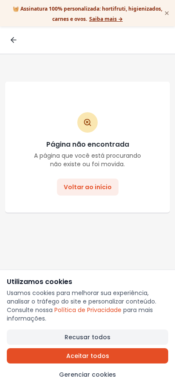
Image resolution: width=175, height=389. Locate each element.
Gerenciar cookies (87, 374)
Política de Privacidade (87, 310)
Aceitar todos (87, 356)
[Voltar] (13, 40)
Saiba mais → (106, 19)
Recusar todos (87, 337)
